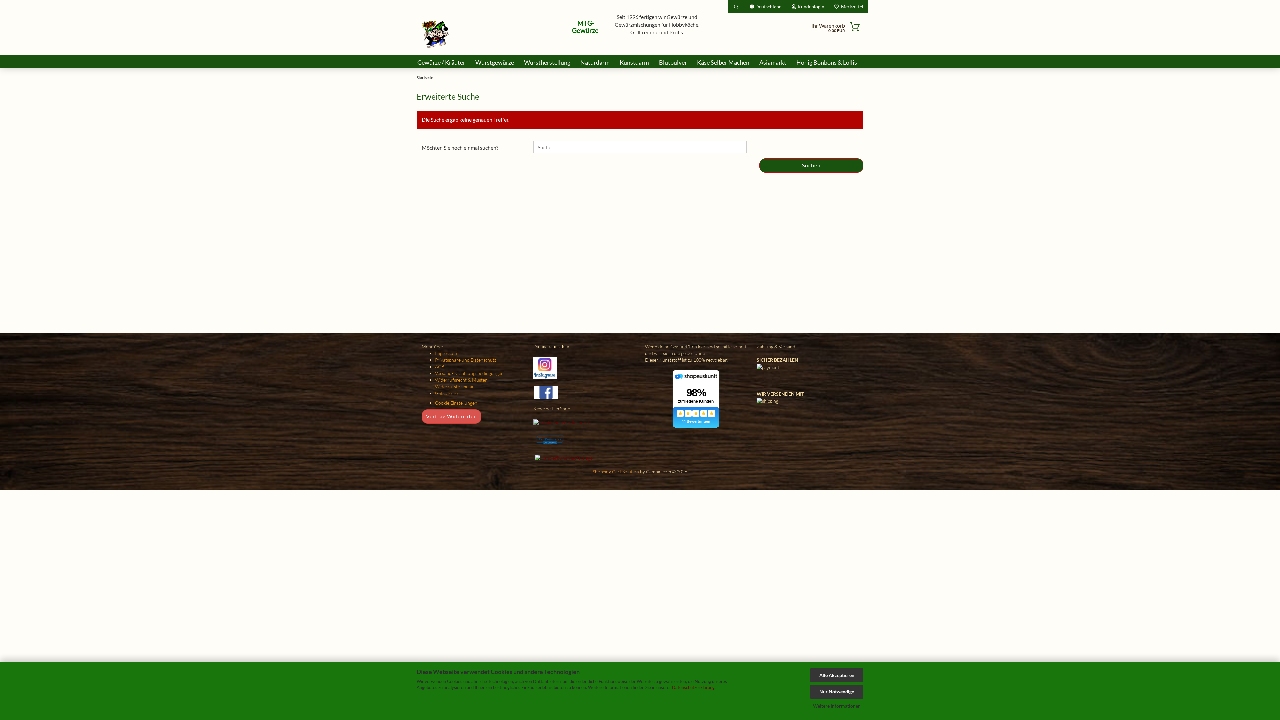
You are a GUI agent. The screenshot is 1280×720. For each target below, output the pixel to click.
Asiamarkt (772, 62)
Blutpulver (673, 62)
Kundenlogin (810, 6)
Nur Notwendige (836, 691)
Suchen (811, 165)
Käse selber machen (723, 62)
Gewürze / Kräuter (441, 62)
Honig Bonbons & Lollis (826, 62)
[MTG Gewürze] (436, 34)
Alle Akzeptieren (836, 675)
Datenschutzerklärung (693, 687)
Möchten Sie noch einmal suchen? (460, 147)
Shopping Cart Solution (616, 471)
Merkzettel (851, 6)
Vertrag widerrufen (451, 416)
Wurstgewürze (494, 62)
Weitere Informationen (837, 706)
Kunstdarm (634, 62)
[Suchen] (736, 6)
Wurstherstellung (547, 62)
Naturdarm (595, 62)
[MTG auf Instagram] (545, 367)
